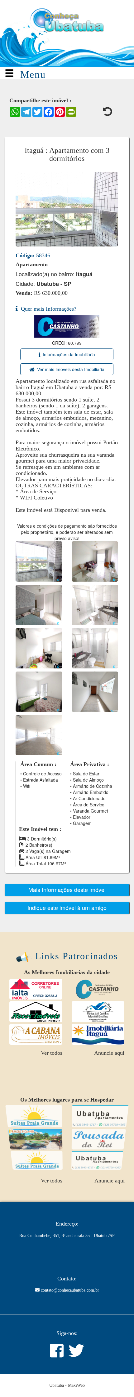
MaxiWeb (76, 1385)
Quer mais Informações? (47, 309)
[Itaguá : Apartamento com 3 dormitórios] (39, 560)
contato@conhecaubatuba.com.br (70, 1290)
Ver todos (51, 1053)
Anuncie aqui (109, 1053)
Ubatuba (56, 1385)
